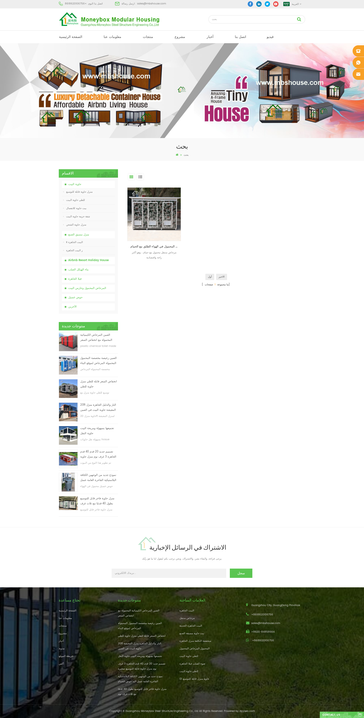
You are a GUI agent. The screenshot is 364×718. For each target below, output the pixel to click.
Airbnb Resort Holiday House (88, 260)
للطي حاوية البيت (75, 200)
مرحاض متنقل (187, 618)
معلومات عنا (112, 37)
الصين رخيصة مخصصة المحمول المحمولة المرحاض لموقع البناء (98, 360)
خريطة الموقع (66, 656)
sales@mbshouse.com (151, 4)
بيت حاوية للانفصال (76, 208)
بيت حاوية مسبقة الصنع (191, 633)
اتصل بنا (240, 37)
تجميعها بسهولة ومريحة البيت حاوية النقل (97, 431)
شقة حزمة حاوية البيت (78, 217)
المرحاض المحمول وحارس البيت (87, 288)
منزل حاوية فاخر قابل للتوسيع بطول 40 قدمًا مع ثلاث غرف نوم (97, 501)
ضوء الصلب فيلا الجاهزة (192, 664)
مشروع (180, 37)
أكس (61, 664)
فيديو (270, 37)
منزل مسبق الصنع (78, 234)
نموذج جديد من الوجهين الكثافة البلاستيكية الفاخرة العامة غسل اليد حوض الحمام (98, 478)
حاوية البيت (74, 184)
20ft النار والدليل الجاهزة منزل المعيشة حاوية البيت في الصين (98, 407)
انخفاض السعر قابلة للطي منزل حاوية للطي (98, 384)
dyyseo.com (247, 711)
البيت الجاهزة (186, 611)
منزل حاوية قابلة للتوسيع (79, 192)
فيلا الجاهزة (75, 279)
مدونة (61, 649)
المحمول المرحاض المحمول (194, 649)
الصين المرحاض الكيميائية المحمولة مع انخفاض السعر (96, 337)
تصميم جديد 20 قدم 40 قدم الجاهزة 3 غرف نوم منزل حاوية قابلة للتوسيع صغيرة (98, 454)
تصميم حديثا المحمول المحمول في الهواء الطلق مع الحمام (155, 246)
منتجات (148, 37)
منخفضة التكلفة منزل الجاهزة (195, 641)
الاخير (222, 277)
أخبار (210, 37)
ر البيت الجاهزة (74, 250)
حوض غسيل (75, 297)
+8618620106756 (76, 4)
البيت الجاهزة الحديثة (190, 626)
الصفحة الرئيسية (70, 37)
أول (210, 277)
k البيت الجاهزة (74, 242)
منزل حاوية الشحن (76, 225)
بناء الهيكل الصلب (78, 269)
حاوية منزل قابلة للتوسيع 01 (194, 679)
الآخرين (72, 307)
